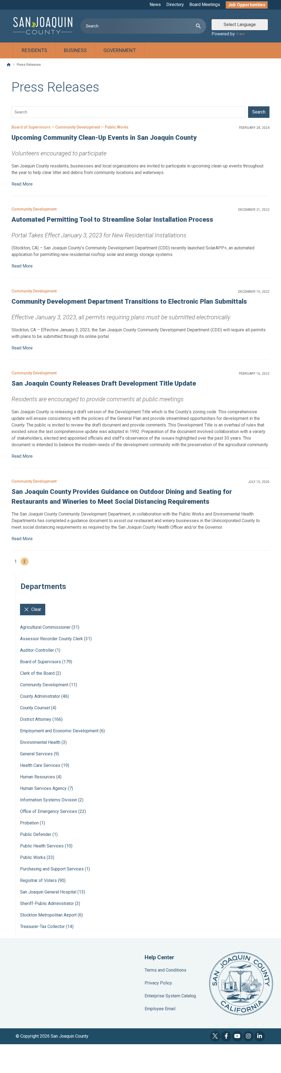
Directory (175, 4)
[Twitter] (215, 1036)
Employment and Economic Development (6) (62, 730)
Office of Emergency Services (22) (53, 811)
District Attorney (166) (41, 719)
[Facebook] (226, 1036)
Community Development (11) (48, 684)
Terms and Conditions (165, 970)
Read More (22, 184)
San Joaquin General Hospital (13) (52, 892)
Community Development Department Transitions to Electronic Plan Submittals (129, 301)
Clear (36, 609)
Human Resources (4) (40, 776)
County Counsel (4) (38, 707)
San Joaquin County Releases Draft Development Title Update (104, 383)
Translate (255, 33)
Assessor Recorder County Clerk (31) (56, 638)
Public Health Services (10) (46, 846)
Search (258, 112)
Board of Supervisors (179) (46, 661)
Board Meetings (204, 4)
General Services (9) (39, 753)
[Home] (9, 65)
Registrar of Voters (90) (43, 880)
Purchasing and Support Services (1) (55, 869)
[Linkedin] (259, 1036)
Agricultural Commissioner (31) (49, 627)
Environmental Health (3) (43, 742)
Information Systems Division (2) (51, 799)
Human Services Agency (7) (46, 788)
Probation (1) (32, 823)
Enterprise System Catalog (170, 995)
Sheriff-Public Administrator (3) (50, 903)
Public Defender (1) (39, 834)
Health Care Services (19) (44, 765)
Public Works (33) (37, 857)
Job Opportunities (246, 4)
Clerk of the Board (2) (40, 673)
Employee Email (160, 1008)
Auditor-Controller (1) (40, 650)
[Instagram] (248, 1036)
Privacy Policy (158, 983)
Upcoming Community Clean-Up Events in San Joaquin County (104, 137)
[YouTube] (237, 1036)
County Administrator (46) (44, 696)
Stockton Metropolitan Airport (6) (51, 915)
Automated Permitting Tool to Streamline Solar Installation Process (112, 219)
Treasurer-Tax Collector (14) (47, 926)
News (155, 4)
